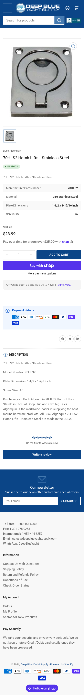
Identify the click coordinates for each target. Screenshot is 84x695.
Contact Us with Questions (21, 564)
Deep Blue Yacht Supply (34, 664)
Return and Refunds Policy (21, 575)
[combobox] (33, 20)
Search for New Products (20, 617)
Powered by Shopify (61, 664)
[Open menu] (7, 7)
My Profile (10, 611)
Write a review (42, 454)
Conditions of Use (15, 580)
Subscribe (69, 501)
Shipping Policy (13, 569)
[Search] (59, 20)
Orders (7, 606)
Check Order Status (16, 585)
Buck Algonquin (12, 150)
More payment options (42, 273)
